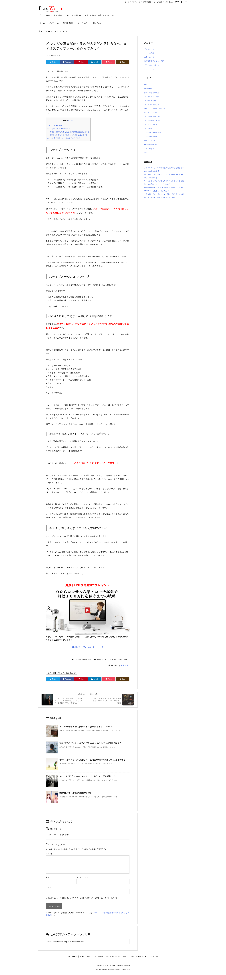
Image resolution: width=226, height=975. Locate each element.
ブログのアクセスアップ (153, 117)
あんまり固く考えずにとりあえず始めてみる (63, 138)
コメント (49, 854)
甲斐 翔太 (124, 665)
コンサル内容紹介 (150, 101)
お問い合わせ (169, 2)
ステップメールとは (54, 125)
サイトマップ (149, 69)
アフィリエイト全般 (151, 97)
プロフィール (136, 2)
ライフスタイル (150, 141)
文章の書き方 (149, 149)
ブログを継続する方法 (152, 121)
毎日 (125, 660)
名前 (48, 877)
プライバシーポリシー (152, 65)
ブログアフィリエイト (152, 125)
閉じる (70, 120)
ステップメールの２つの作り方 (58, 129)
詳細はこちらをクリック (88, 647)
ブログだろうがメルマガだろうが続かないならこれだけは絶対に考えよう (90, 743)
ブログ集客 (148, 129)
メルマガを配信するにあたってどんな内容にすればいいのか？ (85, 726)
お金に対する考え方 (151, 93)
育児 (145, 153)
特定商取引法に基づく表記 (154, 61)
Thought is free (125, 969)
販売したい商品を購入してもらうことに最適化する (69, 135)
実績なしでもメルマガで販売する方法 (75, 793)
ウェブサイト (51, 887)
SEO (145, 85)
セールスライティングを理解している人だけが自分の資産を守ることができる (92, 759)
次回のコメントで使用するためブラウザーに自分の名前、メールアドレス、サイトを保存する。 (83, 898)
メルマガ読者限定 (150, 137)
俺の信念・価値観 (150, 145)
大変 (120, 660)
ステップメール (102, 660)
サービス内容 (158, 2)
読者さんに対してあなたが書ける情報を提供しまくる (69, 132)
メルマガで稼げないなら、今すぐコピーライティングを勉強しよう (87, 776)
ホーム (127, 2)
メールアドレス (82, 877)
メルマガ (113, 660)
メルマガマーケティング (58, 31)
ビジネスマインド (150, 113)
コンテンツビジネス (151, 105)
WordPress (148, 89)
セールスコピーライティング (155, 109)
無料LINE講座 (147, 2)
